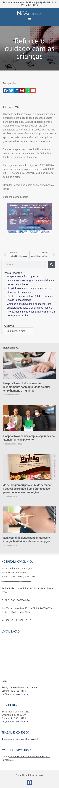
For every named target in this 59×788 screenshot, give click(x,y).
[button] (29, 19)
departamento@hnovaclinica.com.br (20, 739)
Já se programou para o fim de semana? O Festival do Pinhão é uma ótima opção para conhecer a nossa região (28, 488)
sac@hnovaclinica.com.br (15, 694)
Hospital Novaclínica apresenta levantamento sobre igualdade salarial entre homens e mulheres (30, 280)
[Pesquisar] (51, 264)
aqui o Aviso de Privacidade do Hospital (29, 756)
